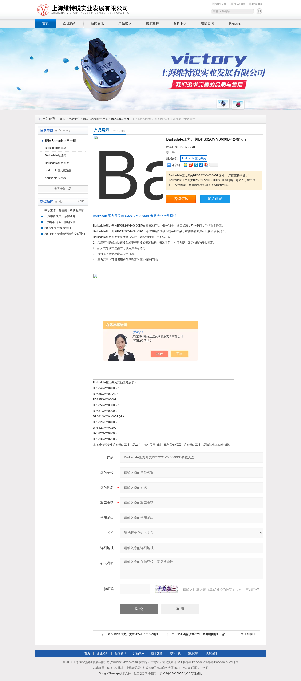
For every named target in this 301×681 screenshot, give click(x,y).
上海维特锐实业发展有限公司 (108, 9)
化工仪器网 (141, 673)
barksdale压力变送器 (58, 170)
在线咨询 (207, 23)
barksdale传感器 (55, 178)
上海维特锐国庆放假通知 (59, 216)
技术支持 (152, 23)
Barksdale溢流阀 (55, 155)
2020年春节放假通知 (57, 228)
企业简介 (69, 23)
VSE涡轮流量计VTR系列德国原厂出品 (201, 634)
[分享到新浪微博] (190, 164)
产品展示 (124, 23)
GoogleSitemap (109, 673)
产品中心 (74, 119)
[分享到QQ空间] (185, 164)
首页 (45, 23)
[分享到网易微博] (206, 164)
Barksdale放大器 (55, 148)
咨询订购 (181, 199)
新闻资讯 (97, 23)
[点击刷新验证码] (166, 589)
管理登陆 (196, 673)
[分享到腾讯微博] (195, 164)
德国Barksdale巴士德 (95, 119)
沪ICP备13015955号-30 (175, 673)
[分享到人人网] (200, 164)
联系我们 (257, 4)
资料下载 (179, 23)
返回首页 (221, 4)
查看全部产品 (62, 188)
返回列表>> (248, 634)
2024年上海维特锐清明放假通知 (64, 234)
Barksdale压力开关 (57, 163)
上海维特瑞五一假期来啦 (59, 222)
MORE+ (82, 201)
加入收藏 (239, 4)
